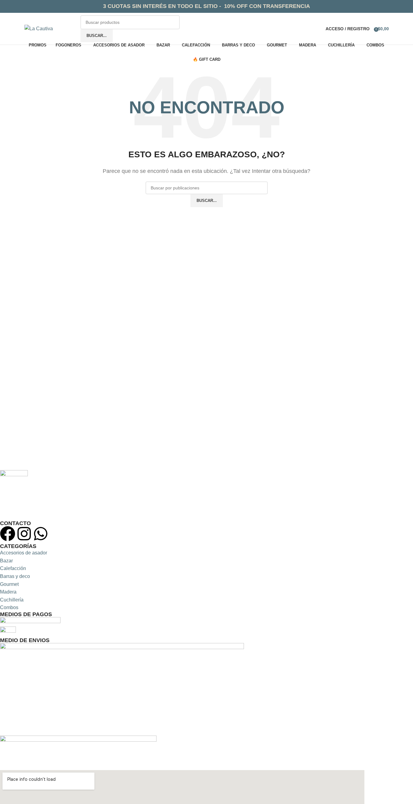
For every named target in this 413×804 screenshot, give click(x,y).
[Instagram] (24, 533)
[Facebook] (7, 533)
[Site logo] (38, 28)
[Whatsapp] (40, 533)
